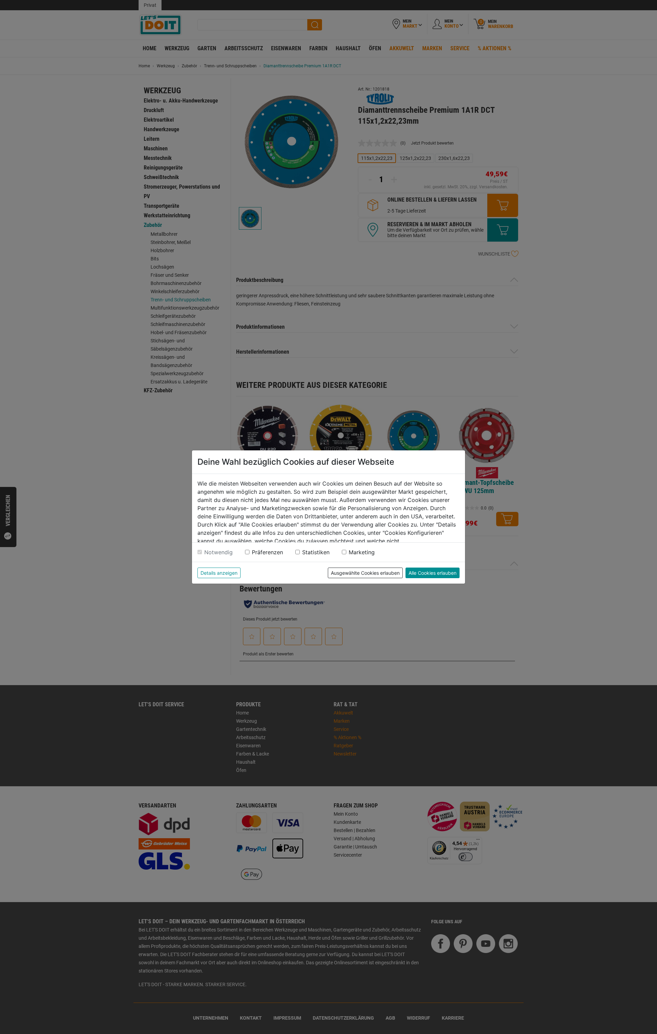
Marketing (362, 552)
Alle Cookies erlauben (432, 573)
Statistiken (316, 552)
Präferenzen (267, 552)
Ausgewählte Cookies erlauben (365, 573)
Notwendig (218, 552)
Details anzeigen (219, 573)
